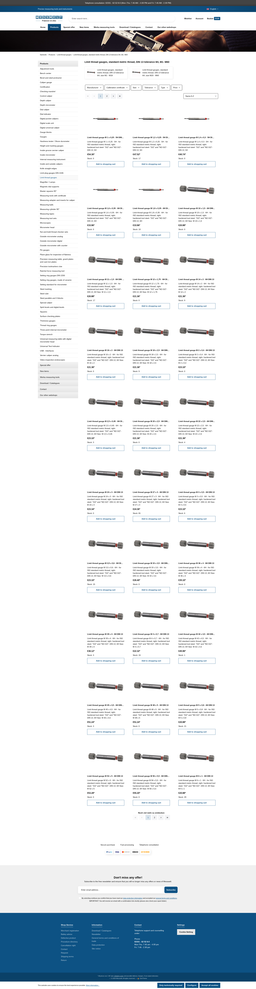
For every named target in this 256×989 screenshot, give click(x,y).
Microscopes (45, 223)
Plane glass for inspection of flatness (55, 254)
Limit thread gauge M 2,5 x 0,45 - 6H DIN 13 (105, 421)
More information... (92, 985)
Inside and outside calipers (51, 164)
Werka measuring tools (49, 377)
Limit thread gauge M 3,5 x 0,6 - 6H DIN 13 (105, 563)
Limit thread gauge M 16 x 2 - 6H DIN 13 (105, 350)
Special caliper (46, 303)
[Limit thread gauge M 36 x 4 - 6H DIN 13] (197, 543)
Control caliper (46, 96)
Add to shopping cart (105, 164)
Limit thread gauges (48, 177)
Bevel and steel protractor (51, 78)
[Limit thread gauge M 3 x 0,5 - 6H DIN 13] (197, 472)
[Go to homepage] (49, 18)
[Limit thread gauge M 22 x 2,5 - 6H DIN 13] (197, 401)
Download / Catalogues (50, 383)
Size (134, 87)
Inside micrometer (47, 155)
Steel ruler (44, 294)
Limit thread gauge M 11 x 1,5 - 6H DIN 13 (105, 279)
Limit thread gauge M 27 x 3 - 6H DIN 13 (151, 492)
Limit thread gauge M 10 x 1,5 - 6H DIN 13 (196, 208)
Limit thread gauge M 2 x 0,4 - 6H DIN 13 (196, 350)
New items (44, 371)
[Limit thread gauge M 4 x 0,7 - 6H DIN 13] (151, 614)
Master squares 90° (48, 191)
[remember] (123, 106)
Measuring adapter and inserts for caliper (57, 200)
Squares (43, 312)
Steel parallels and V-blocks (51, 298)
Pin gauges (44, 250)
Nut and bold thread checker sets (54, 232)
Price (175, 87)
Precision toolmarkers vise (51, 266)
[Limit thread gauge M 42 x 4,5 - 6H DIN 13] (197, 614)
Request (64, 953)
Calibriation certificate (116, 87)
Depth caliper (45, 100)
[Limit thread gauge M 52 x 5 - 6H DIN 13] (106, 756)
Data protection (98, 945)
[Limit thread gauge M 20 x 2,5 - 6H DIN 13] (151, 401)
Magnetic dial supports (49, 187)
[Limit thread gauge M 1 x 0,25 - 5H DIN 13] (106, 118)
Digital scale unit (47, 123)
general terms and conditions (166, 898)
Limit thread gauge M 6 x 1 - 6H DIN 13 (195, 776)
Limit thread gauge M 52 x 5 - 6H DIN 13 (105, 776)
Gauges (43, 137)
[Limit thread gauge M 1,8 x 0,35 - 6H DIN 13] (151, 189)
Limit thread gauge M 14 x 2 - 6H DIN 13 (196, 279)
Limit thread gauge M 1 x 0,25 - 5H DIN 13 (105, 137)
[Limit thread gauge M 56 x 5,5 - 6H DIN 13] (151, 756)
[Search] (171, 18)
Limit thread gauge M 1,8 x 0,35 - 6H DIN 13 (151, 208)
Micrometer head (47, 227)
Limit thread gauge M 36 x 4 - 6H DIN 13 (196, 563)
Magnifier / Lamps (47, 182)
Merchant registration (70, 931)
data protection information (132, 898)
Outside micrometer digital (51, 241)
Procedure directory (69, 942)
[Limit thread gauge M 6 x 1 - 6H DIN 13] (197, 756)
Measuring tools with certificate (53, 196)
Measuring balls (46, 205)
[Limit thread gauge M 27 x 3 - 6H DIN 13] (151, 472)
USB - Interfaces (47, 351)
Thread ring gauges (48, 325)
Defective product (68, 938)
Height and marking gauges (51, 146)
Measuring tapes (47, 214)
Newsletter (96, 934)
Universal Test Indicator (50, 346)
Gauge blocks (46, 132)
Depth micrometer (47, 105)
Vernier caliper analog (49, 355)
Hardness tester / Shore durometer (54, 141)
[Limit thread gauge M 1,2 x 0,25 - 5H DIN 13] (151, 118)
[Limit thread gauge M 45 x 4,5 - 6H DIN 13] (106, 685)
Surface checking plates (50, 316)
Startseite (43, 55)
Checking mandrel (47, 91)
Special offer (45, 365)
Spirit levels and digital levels (52, 307)
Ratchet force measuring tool (52, 271)
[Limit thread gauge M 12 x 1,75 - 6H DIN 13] (151, 259)
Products (44, 64)
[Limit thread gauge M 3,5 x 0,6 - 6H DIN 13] (106, 543)
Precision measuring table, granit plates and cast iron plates (56, 260)
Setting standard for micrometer (53, 284)
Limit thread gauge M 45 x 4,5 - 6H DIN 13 (105, 705)
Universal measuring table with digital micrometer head (55, 340)
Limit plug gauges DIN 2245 (51, 173)
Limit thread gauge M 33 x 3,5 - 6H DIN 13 (151, 563)
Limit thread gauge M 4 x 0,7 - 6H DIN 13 (151, 634)
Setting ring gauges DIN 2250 (52, 275)
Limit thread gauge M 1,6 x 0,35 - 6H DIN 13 (105, 208)
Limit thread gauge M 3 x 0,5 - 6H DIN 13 (196, 492)
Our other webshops (48, 395)
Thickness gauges (47, 321)
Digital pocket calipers (49, 119)
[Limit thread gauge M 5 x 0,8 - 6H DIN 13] (197, 685)
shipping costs (118, 976)
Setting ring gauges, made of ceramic (56, 280)
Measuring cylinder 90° (49, 209)
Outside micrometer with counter (53, 245)
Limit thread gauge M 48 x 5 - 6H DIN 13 (151, 705)
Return (64, 960)
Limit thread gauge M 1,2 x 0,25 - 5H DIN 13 (151, 137)
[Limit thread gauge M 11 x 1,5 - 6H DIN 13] (106, 259)
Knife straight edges (48, 168)
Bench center (45, 73)
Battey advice (66, 934)
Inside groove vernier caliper (52, 150)
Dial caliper (44, 109)
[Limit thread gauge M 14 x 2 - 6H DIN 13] (197, 259)
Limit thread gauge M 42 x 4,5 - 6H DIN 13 (196, 634)
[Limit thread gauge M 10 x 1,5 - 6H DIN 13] (197, 189)
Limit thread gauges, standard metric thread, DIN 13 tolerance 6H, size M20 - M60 (155, 72)
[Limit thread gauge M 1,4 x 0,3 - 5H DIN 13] (197, 118)
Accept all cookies (209, 985)
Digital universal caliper (49, 128)
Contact (43, 389)
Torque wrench (46, 334)
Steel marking (46, 289)
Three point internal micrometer (53, 330)
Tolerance (149, 87)
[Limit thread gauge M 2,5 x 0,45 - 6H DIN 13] (106, 401)
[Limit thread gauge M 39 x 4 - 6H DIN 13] (106, 614)
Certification (45, 87)
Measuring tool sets (48, 218)
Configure (191, 985)
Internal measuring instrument (52, 159)
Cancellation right (68, 945)
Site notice (96, 949)
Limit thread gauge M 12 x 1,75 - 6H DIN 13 (151, 279)
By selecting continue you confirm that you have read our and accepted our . (129, 898)
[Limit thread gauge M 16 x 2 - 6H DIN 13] (106, 331)
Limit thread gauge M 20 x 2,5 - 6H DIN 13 (151, 421)
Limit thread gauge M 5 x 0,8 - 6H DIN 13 (196, 705)
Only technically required (170, 985)
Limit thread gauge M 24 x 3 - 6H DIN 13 (105, 492)
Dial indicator (45, 114)
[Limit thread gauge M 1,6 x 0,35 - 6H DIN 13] (106, 189)
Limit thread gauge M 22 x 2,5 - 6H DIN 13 (196, 421)
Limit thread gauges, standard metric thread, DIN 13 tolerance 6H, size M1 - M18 (110, 72)
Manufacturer (92, 87)
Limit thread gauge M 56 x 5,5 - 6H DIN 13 (151, 776)
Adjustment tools (47, 69)
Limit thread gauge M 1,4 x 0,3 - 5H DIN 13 (196, 137)
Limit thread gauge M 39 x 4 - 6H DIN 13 (105, 634)
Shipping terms (67, 956)
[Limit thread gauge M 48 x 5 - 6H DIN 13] (151, 685)
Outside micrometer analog (51, 236)
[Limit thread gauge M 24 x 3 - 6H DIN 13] (106, 472)
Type (163, 87)
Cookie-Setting (186, 932)
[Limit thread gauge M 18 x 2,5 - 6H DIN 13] (151, 331)
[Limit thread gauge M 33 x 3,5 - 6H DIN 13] (151, 543)
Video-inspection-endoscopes (52, 360)
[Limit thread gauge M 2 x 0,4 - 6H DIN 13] (197, 331)
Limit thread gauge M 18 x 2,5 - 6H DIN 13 (151, 350)
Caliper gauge (46, 82)
